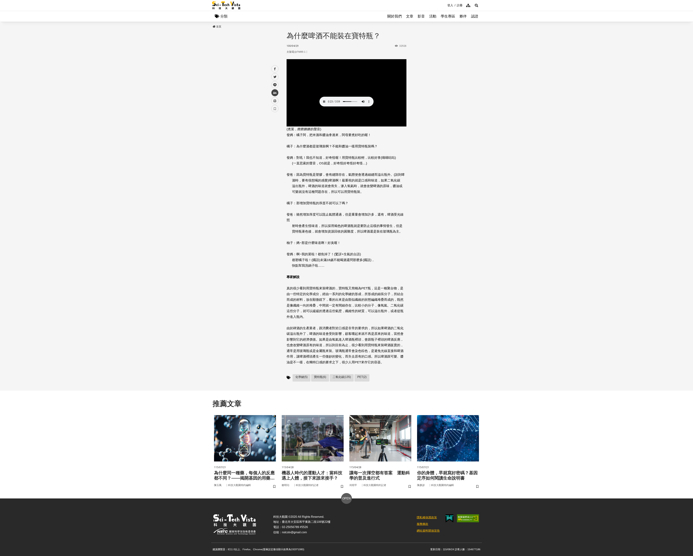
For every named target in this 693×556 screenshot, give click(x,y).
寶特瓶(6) (320, 376)
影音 (421, 16)
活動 (432, 16)
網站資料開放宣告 (428, 530)
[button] (476, 5)
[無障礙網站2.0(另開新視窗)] (468, 518)
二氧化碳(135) (342, 376)
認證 (474, 16)
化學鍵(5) (301, 376)
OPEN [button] (346, 498)
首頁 (218, 26)
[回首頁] (226, 5)
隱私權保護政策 (427, 517)
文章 (409, 16)
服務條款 (422, 524)
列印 (274, 100)
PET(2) (362, 376)
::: (445, 5)
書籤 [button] (274, 108)
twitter (274, 76)
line (273, 84)
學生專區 (448, 16)
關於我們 (394, 16)
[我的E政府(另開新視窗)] (449, 518)
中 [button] (274, 92)
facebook (274, 69)
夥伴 (463, 16)
